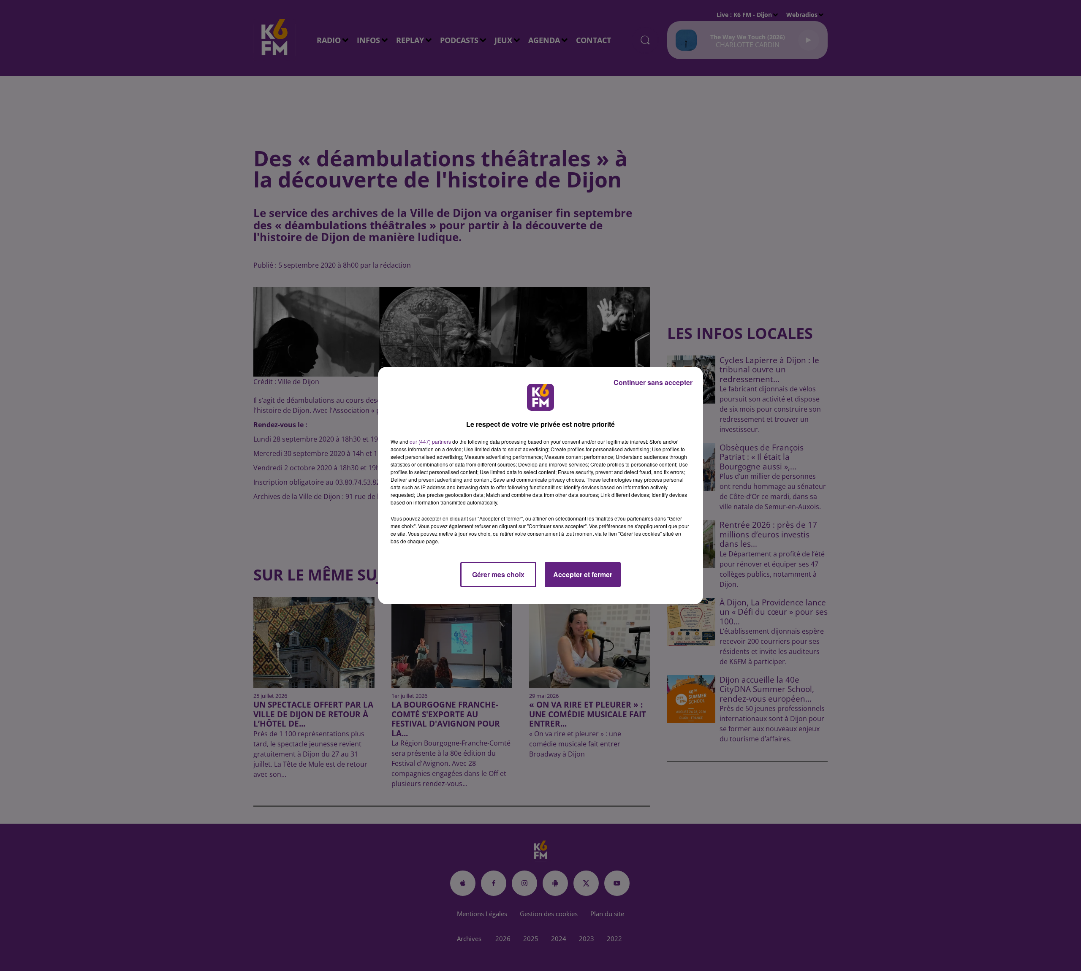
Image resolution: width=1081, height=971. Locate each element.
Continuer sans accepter (653, 382)
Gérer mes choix (498, 574)
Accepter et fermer (582, 574)
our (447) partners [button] (430, 441)
